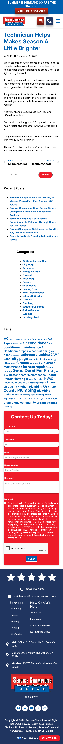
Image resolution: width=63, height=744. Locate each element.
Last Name (10, 439)
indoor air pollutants (37, 383)
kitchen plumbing (30, 386)
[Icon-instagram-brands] (38, 708)
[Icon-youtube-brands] (31, 708)
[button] (58, 21)
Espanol (27, 275)
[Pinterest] (45, 708)
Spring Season (30, 310)
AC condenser (15, 339)
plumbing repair (29, 395)
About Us (35, 612)
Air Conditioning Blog (34, 261)
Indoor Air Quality (32, 296)
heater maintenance (32, 375)
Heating (19, 379)
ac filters (24, 339)
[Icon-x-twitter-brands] (25, 708)
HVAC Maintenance (33, 292)
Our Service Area (40, 631)
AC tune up (17, 344)
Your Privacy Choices (33, 737)
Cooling (14, 627)
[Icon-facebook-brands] (18, 708)
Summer (27, 313)
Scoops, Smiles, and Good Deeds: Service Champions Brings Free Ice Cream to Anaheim (33, 211)
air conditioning (39, 351)
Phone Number (12, 465)
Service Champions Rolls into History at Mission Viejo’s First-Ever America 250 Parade (32, 201)
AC (6, 338)
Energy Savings (31, 271)
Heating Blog (29, 289)
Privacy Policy (39, 535)
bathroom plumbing (35, 354)
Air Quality (16, 634)
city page (20, 359)
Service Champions (38, 399)
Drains (14, 615)
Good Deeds (29, 285)
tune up (8, 406)
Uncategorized (30, 317)
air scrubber (15, 355)
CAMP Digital (45, 730)
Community (29, 268)
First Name (10, 426)
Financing (35, 619)
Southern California (33, 306)
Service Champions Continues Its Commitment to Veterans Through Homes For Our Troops (33, 222)
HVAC (48, 379)
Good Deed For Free (32, 370)
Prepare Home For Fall (22, 399)
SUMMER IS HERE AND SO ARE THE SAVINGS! (31, 4)
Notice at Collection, (27, 727)
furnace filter (36, 363)
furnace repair (34, 367)
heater (13, 375)
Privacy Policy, (30, 723)
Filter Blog (28, 278)
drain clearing (40, 359)
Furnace (26, 282)
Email (7, 452)
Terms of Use (46, 727)
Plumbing (27, 303)
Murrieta (27, 299)
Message (9, 478)
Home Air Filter (35, 378)
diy (30, 359)
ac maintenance (37, 339)
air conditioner (35, 343)
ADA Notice (16, 730)
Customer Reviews (40, 625)
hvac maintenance (15, 382)
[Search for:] (24, 174)
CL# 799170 (31, 697)
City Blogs (28, 264)
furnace (22, 363)
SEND (31, 558)
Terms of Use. (14, 537)
